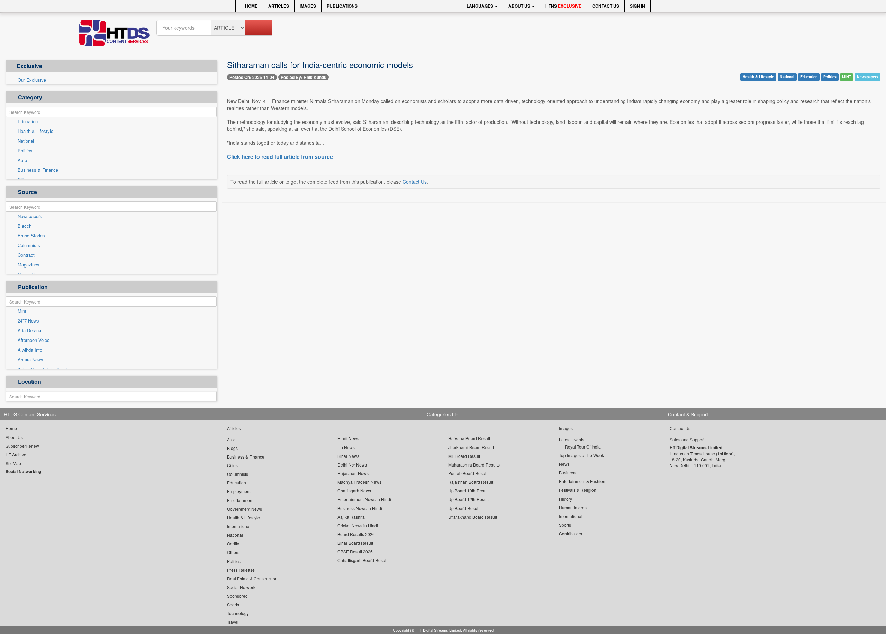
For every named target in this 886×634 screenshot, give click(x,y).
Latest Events (571, 439)
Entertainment (240, 500)
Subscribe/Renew (22, 446)
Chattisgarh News (354, 490)
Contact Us (605, 6)
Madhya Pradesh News (359, 482)
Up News (346, 447)
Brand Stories (31, 236)
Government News (244, 509)
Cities (232, 465)
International (239, 526)
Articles (278, 6)
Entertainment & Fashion (582, 481)
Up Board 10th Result (468, 490)
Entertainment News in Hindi (364, 499)
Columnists (29, 245)
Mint (22, 311)
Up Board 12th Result (468, 499)
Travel (232, 622)
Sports (233, 604)
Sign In (637, 6)
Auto (22, 160)
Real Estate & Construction (252, 578)
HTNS (563, 6)
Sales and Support (687, 439)
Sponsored (237, 596)
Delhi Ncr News (352, 465)
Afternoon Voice (33, 340)
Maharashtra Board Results (474, 465)
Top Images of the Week (581, 455)
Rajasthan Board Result (470, 482)
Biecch (24, 226)
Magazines (28, 265)
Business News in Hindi (359, 508)
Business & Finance (38, 170)
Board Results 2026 (356, 534)
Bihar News (348, 456)
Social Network (241, 587)
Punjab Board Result (467, 473)
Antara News (30, 359)
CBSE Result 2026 (355, 551)
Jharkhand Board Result (471, 447)
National (26, 141)
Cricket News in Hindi (357, 525)
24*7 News (28, 321)
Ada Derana (29, 330)
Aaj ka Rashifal (351, 517)
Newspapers (30, 216)
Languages (480, 6)
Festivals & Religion (577, 490)
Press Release (241, 570)
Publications (342, 6)
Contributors (570, 533)
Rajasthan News (353, 473)
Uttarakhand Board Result (472, 517)
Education (28, 121)
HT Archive (16, 455)
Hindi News (348, 438)
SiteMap (13, 463)
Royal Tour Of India (583, 447)
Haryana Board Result (469, 438)
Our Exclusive (32, 80)
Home (250, 6)
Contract (26, 255)
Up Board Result (463, 508)
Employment (239, 491)
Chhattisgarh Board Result (362, 560)
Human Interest (573, 507)
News (564, 464)
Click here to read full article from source (280, 157)
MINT (846, 76)
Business (567, 473)
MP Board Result (464, 456)
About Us (519, 6)
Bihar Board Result (355, 543)
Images (308, 6)
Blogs (232, 448)
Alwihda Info (30, 350)
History (565, 499)
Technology (238, 613)
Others (233, 552)
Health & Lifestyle (35, 131)
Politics (25, 150)
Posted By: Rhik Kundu (303, 77)
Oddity (233, 543)
